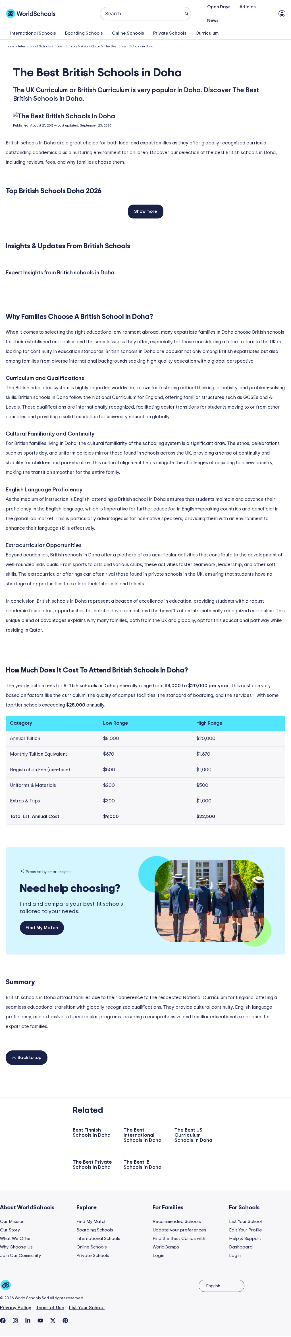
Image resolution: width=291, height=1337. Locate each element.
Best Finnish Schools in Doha (92, 1133)
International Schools (33, 33)
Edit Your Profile (245, 1230)
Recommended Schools (177, 1221)
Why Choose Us (16, 1247)
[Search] (186, 13)
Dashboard (241, 1247)
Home (10, 46)
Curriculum (207, 33)
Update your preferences (179, 1230)
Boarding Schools (84, 33)
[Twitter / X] (53, 1320)
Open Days (218, 7)
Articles (248, 7)
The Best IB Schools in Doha (142, 1165)
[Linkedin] (28, 1320)
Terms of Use (50, 1307)
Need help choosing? (70, 888)
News (213, 20)
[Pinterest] (65, 1320)
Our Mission (12, 1221)
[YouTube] (40, 1320)
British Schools (66, 46)
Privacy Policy (15, 1307)
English (213, 1286)
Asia (84, 46)
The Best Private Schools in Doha (92, 1165)
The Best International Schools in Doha (142, 1135)
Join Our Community (20, 1255)
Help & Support (245, 1238)
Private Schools (169, 33)
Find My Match (91, 1221)
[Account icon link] (281, 13)
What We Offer (15, 1238)
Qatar (96, 46)
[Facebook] (3, 1320)
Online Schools (128, 33)
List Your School (245, 1221)
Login (158, 1255)
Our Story (10, 1230)
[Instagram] (15, 1320)
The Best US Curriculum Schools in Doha (193, 1135)
